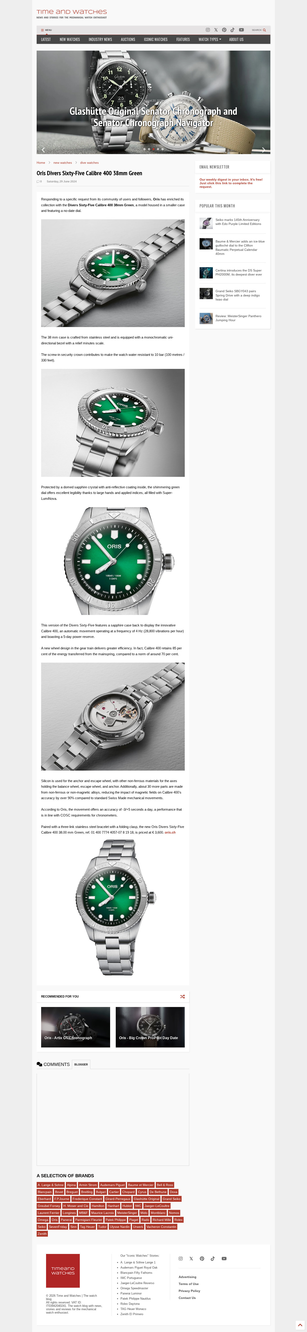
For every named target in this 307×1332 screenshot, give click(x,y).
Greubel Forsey (49, 1206)
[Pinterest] (224, 30)
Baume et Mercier (141, 1185)
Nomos (174, 1213)
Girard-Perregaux (117, 1199)
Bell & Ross (165, 1185)
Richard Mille (162, 1220)
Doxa (173, 1192)
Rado (145, 1220)
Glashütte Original (146, 1199)
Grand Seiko (171, 1199)
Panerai (66, 1220)
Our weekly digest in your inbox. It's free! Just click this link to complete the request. (231, 183)
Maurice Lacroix (102, 1213)
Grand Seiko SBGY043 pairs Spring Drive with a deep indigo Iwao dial (238, 295)
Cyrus (142, 1192)
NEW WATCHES (70, 39)
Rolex (178, 1220)
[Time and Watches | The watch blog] (72, 16)
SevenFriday (58, 1227)
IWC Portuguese (131, 1278)
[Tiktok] (233, 30)
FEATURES (183, 39)
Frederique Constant (87, 1199)
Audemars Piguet (112, 1185)
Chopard (128, 1192)
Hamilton (98, 1206)
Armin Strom (88, 1185)
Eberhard (44, 1199)
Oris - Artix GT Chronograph (68, 1038)
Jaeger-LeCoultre (157, 1206)
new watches (62, 162)
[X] (216, 30)
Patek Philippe (116, 1220)
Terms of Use (189, 1284)
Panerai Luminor (131, 1293)
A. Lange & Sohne (51, 1185)
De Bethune (158, 1192)
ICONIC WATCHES (155, 39)
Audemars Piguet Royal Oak (139, 1267)
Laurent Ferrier (48, 1213)
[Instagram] (208, 30)
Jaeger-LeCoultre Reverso (137, 1283)
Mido (143, 1213)
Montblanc (158, 1213)
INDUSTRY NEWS (100, 39)
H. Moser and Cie (75, 1206)
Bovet (59, 1192)
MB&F (83, 1213)
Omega (43, 1220)
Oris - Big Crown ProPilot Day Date (148, 1038)
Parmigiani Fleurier (88, 1220)
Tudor (102, 1227)
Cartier (114, 1192)
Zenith (42, 1234)
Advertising (187, 1277)
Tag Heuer (87, 1227)
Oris (55, 1220)
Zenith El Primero (131, 1314)
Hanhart (113, 1206)
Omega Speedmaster (134, 1288)
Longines (69, 1213)
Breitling (87, 1192)
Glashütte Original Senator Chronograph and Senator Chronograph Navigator (153, 116)
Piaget (133, 1220)
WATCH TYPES (208, 39)
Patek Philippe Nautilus (135, 1298)
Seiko (42, 1227)
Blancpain (45, 1192)
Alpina (71, 1185)
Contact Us (187, 1298)
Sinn (73, 1227)
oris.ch (170, 832)
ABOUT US (236, 39)
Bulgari (101, 1192)
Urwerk (138, 1227)
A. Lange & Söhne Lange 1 (138, 1262)
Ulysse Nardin (120, 1227)
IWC (138, 1206)
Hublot (127, 1206)
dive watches (89, 162)
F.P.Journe (61, 1199)
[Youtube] (241, 30)
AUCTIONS (128, 39)
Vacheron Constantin (161, 1227)
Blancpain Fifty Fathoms (136, 1272)
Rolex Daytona (130, 1303)
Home (41, 162)
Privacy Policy (189, 1291)
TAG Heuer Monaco (133, 1309)
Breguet (72, 1192)
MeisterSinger (127, 1213)
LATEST (46, 39)
